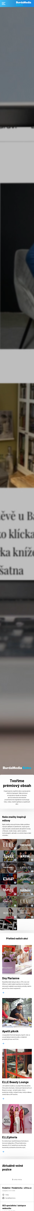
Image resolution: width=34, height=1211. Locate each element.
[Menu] (3, 3)
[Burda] (25, 3)
